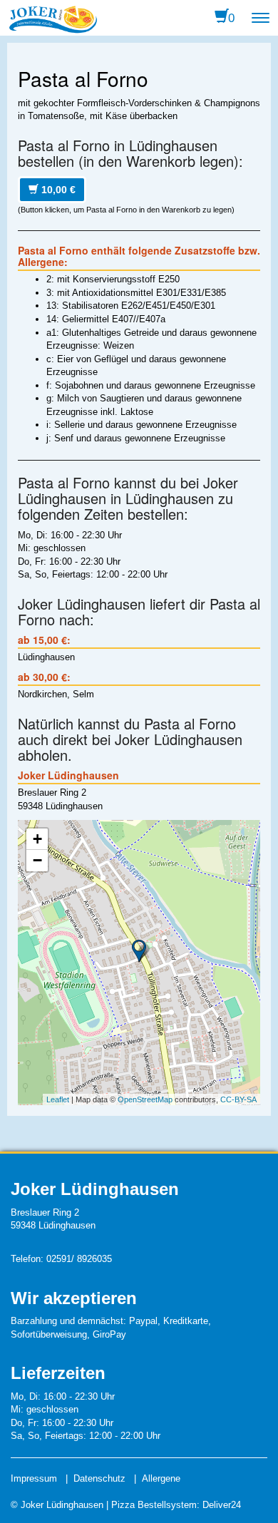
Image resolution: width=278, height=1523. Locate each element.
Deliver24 (221, 1504)
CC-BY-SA (238, 1099)
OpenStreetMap (145, 1099)
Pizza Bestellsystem (154, 1504)
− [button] (37, 860)
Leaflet (57, 1099)
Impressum (34, 1478)
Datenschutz (99, 1478)
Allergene (161, 1478)
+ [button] (37, 839)
